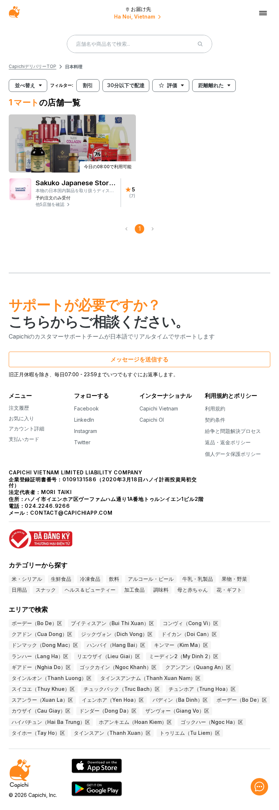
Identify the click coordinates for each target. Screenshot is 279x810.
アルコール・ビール (151, 579)
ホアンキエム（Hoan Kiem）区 (135, 722)
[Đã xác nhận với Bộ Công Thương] (139, 536)
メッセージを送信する (139, 359)
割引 (88, 85)
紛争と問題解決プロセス (233, 431)
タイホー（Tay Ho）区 (38, 733)
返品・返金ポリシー (228, 442)
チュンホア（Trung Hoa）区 (202, 689)
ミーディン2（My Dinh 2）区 (183, 656)
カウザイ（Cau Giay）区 (41, 711)
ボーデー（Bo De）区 (37, 623)
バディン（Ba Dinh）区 (180, 700)
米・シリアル (27, 579)
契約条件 (215, 420)
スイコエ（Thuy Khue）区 (43, 689)
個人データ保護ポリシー (233, 454)
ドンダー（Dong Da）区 (108, 711)
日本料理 (73, 66)
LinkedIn (84, 420)
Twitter (82, 442)
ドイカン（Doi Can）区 (189, 634)
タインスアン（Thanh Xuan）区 (112, 733)
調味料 (161, 590)
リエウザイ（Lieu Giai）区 (108, 656)
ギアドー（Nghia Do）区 (41, 667)
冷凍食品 (90, 579)
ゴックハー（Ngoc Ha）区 (212, 722)
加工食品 (134, 590)
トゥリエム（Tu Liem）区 (189, 733)
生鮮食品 (61, 579)
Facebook (86, 408)
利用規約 (215, 408)
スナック (46, 590)
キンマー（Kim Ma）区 (181, 645)
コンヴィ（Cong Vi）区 (190, 623)
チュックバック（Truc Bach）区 (122, 689)
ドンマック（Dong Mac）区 (45, 645)
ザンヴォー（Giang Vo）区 (177, 711)
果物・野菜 (234, 579)
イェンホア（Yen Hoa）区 (113, 700)
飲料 (114, 579)
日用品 (19, 590)
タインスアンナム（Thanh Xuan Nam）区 (150, 678)
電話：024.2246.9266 (39, 506)
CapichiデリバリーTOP (32, 66)
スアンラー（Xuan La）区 (42, 700)
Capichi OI (152, 420)
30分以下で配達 (126, 85)
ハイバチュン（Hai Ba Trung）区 (51, 722)
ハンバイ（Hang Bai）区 (116, 645)
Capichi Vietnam (159, 408)
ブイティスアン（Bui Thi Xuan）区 (112, 623)
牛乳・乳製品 (197, 579)
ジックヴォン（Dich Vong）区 (117, 634)
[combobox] (22, 86)
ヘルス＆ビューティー (90, 590)
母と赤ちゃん (192, 590)
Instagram (85, 431)
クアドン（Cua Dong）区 (42, 634)
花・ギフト (229, 590)
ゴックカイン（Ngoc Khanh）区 (118, 667)
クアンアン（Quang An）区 (198, 667)
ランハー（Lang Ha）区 (40, 656)
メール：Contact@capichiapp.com (61, 513)
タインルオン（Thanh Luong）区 (52, 678)
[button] (76, 204)
